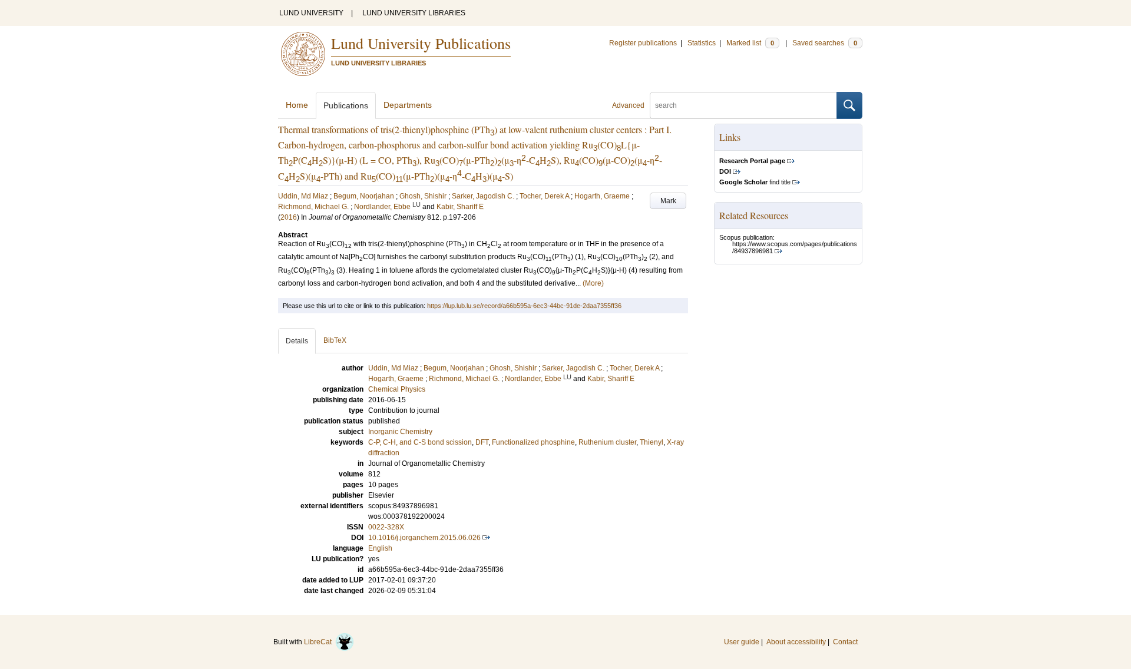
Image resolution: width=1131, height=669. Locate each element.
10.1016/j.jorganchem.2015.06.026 (424, 538)
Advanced (628, 105)
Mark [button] (668, 201)
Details (297, 341)
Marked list (750, 43)
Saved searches (824, 43)
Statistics (701, 43)
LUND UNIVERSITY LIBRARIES (413, 13)
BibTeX (334, 340)
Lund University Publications (421, 43)
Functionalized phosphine (533, 442)
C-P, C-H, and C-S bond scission (420, 442)
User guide (741, 642)
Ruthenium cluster (607, 442)
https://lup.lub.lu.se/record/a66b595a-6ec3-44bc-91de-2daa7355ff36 (524, 305)
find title (755, 182)
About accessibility (796, 642)
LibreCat (319, 642)
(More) (593, 283)
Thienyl (651, 442)
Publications (345, 105)
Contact (845, 642)
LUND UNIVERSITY (311, 13)
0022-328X (386, 527)
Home (297, 105)
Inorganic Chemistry (400, 432)
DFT (481, 442)
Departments (407, 105)
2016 (288, 217)
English (380, 548)
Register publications (643, 43)
